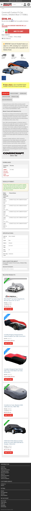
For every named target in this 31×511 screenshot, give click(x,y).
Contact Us (19, 1)
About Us (3, 474)
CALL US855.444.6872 (23, 58)
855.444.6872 (13, 1)
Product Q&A (15, 96)
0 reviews (10, 37)
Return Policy (3, 468)
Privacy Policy (3, 477)
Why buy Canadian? (5, 472)
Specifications (6, 96)
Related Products (7, 99)
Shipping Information (5, 469)
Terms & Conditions (5, 478)
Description (5, 93)
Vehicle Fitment (14, 93)
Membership (3, 506)
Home (3, 8)
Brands (2, 491)
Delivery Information (5, 475)
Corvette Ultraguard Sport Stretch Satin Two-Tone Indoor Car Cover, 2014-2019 (13, 370)
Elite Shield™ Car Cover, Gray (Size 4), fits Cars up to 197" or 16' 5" (14, 299)
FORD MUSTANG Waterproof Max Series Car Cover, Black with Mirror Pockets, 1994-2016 (13, 442)
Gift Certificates (4, 492)
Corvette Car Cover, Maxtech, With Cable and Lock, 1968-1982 (13, 405)
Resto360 (3, 466)
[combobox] (15, 269)
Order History (3, 502)
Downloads (23, 93)
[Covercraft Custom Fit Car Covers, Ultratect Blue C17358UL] (15, 67)
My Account (3, 500)
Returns (2, 485)
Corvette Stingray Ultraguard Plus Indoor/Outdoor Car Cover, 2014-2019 (14, 335)
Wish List (3, 503)
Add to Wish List (7, 38)
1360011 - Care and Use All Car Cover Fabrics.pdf (6, 172)
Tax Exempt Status (5, 471)
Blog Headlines (4, 495)
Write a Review (17, 37)
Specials (3, 493)
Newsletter (3, 505)
